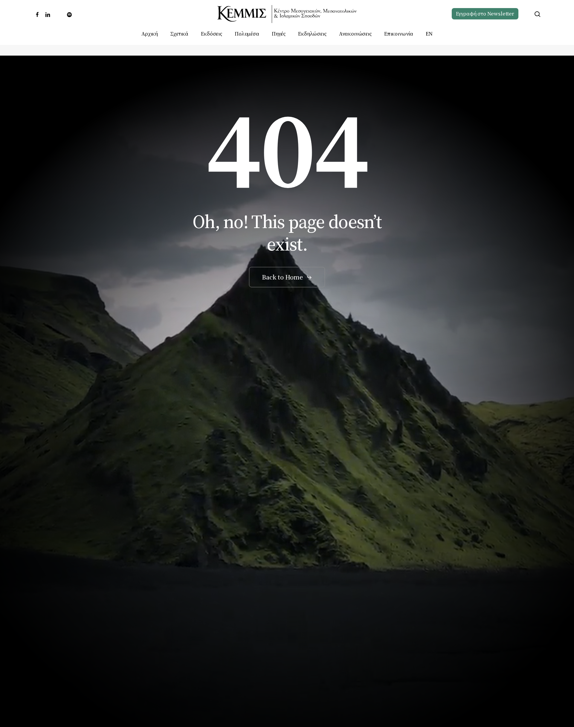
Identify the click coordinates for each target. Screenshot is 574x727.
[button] (287, 277)
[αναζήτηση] (537, 14)
